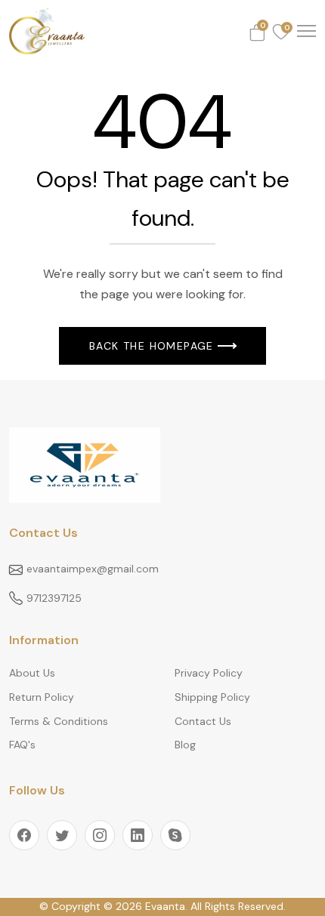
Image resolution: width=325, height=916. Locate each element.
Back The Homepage (151, 346)
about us (32, 673)
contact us (203, 721)
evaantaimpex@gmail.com (92, 568)
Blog (185, 744)
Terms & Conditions (58, 721)
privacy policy (209, 673)
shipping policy (212, 697)
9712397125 (54, 598)
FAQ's (22, 744)
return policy (41, 697)
